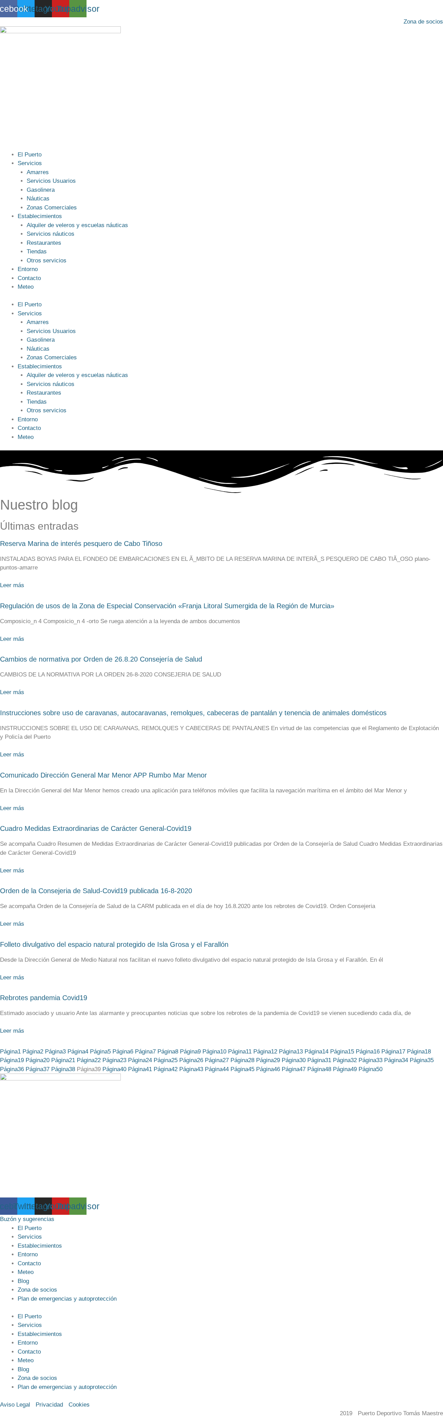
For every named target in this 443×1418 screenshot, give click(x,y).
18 (419, 1051)
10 (214, 1051)
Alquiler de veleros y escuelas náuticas (77, 225)
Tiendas (37, 251)
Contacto (29, 278)
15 (342, 1051)
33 (370, 1060)
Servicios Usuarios (51, 181)
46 (268, 1069)
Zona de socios (37, 1289)
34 (396, 1060)
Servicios (30, 163)
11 (240, 1051)
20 (37, 1060)
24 (140, 1060)
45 (242, 1069)
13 (291, 1051)
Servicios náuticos (50, 234)
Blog (23, 1281)
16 (368, 1051)
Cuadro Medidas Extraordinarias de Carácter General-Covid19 (95, 828)
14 (316, 1051)
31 (319, 1060)
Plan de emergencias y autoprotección (67, 1298)
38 (63, 1069)
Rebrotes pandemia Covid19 (43, 998)
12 (265, 1051)
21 (63, 1060)
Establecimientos (40, 216)
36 (12, 1069)
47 (294, 1069)
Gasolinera (41, 190)
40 (114, 1069)
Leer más (12, 585)
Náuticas (38, 198)
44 (217, 1069)
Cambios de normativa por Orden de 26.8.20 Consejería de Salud (101, 659)
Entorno (28, 269)
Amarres (38, 172)
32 (345, 1060)
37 (37, 1069)
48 (319, 1069)
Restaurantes (44, 243)
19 (12, 1060)
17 (393, 1051)
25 (166, 1060)
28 (242, 1060)
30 (294, 1060)
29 (268, 1060)
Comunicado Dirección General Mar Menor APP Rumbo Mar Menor (103, 775)
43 (191, 1069)
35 (422, 1060)
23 (114, 1060)
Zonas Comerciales (52, 207)
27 (217, 1060)
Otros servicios (46, 260)
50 (370, 1069)
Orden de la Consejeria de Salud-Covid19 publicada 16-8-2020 (96, 891)
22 (89, 1060)
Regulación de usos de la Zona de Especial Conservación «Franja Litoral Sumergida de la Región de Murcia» (167, 606)
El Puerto (30, 154)
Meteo (26, 287)
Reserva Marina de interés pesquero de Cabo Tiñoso (81, 543)
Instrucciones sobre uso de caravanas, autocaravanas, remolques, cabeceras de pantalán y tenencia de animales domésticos (193, 713)
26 (191, 1060)
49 (345, 1069)
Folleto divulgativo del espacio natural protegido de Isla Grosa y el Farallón (114, 944)
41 (140, 1069)
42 (166, 1069)
